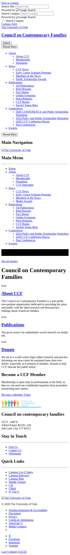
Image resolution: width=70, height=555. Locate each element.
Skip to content (9, 3)
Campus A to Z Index (21, 472)
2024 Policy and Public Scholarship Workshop (42, 118)
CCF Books (22, 102)
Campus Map (16, 478)
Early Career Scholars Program (33, 72)
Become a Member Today (16, 394)
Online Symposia (25, 95)
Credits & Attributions (21, 520)
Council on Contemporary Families (34, 35)
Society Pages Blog (27, 105)
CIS (11, 485)
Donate (8, 349)
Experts (13, 128)
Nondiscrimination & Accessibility (28, 510)
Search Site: (8, 6)
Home (12, 168)
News (12, 66)
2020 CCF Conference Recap (33, 121)
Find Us (13, 447)
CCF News (22, 69)
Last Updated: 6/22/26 (14, 551)
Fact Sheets (22, 92)
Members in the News (28, 75)
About (12, 53)
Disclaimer (15, 513)
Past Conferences (25, 124)
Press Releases (24, 98)
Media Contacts (17, 526)
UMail (12, 488)
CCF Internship (24, 184)
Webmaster (15, 453)
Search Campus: (10, 13)
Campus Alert (9, 24)
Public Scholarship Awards (31, 79)
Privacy (13, 516)
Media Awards (24, 201)
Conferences (16, 108)
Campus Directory (19, 475)
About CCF (22, 56)
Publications (15, 82)
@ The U (14, 491)
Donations (21, 62)
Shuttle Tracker (17, 482)
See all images (9, 261)
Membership (23, 59)
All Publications (25, 85)
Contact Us (15, 450)
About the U (16, 523)
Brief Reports (23, 88)
